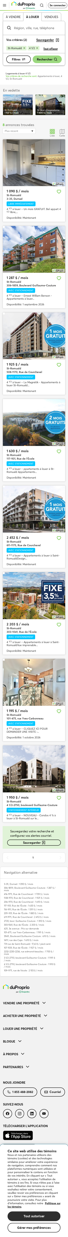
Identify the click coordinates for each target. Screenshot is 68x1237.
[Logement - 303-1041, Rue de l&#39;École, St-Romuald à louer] (34, 595)
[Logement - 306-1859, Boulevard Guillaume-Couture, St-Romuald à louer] (34, 249)
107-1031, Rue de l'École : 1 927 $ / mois (23, 947)
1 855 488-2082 (22, 1092)
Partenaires (13, 1067)
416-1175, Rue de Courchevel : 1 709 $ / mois (26, 894)
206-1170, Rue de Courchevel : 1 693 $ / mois (26, 901)
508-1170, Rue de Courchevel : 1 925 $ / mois (26, 897)
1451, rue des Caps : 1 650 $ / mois (21, 940)
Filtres (16, 59)
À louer (32, 17)
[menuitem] (34, 1003)
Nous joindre (14, 1082)
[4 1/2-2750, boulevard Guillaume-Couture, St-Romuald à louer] (34, 768)
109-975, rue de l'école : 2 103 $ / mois (23, 970)
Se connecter (58, 5)
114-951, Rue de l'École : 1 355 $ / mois (23, 909)
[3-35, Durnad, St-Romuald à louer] (34, 162)
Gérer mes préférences (34, 1228)
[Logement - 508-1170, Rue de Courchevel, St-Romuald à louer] (34, 336)
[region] (34, 1190)
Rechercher (45, 59)
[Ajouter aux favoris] (58, 192)
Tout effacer (50, 48)
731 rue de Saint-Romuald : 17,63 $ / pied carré (27, 943)
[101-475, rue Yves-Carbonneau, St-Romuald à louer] (34, 682)
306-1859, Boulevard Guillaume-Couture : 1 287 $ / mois (29, 889)
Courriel (55, 1092)
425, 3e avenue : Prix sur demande (21, 928)
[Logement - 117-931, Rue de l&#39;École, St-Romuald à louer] (34, 422)
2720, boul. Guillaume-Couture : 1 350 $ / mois (27, 921)
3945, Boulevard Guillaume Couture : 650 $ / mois (29, 936)
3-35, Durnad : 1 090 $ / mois (18, 884)
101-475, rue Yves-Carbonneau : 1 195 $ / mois (27, 932)
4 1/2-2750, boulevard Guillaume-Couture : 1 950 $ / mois (29, 965)
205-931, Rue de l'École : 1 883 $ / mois (23, 913)
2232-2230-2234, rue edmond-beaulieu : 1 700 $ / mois (29, 952)
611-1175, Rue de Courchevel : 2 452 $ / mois (26, 917)
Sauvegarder (32, 843)
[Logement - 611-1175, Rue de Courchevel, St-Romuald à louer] (34, 509)
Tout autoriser (34, 1216)
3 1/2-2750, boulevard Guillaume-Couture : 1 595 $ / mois (29, 959)
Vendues (51, 17)
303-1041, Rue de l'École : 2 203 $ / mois (24, 924)
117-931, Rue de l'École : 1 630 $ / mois (23, 905)
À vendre (13, 17)
